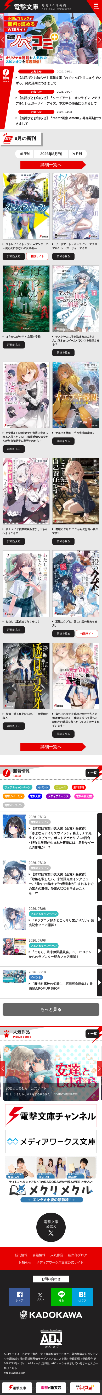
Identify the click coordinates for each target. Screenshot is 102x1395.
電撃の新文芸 (84, 796)
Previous (2, 1068)
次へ (99, 40)
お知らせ (25, 1262)
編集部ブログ (77, 1255)
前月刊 (25, 154)
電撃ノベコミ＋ (13, 796)
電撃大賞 (35, 796)
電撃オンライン (13, 805)
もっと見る (51, 1009)
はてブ (82, 1300)
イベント (43, 787)
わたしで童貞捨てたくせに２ (23, 621)
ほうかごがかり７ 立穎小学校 (23, 336)
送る (61, 1300)
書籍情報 (39, 1255)
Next (99, 1068)
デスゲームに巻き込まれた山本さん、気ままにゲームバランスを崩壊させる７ (75, 340)
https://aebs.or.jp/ (14, 1372)
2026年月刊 (51, 154)
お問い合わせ (51, 1279)
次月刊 (77, 154)
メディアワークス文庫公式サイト (59, 1262)
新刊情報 (78, 787)
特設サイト (37, 256)
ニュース (61, 787)
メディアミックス (58, 796)
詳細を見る (13, 256)
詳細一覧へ (51, 164)
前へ (2, 40)
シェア (20, 1300)
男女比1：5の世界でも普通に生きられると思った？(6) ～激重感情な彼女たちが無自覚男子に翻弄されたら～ (25, 436)
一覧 (93, 773)
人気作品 (56, 1255)
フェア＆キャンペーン (17, 787)
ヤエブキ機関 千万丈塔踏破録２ (75, 432)
